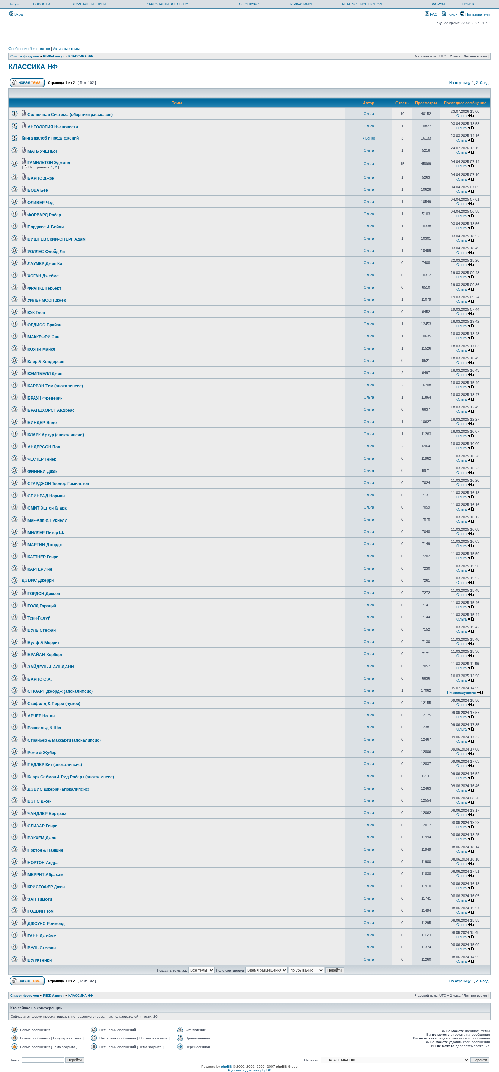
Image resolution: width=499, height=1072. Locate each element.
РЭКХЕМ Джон (41, 838)
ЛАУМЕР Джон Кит (45, 263)
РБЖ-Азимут (53, 56)
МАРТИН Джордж (45, 544)
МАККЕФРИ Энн (43, 337)
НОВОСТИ (41, 4)
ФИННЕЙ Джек (42, 471)
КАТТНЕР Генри (42, 557)
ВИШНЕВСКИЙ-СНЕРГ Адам (56, 239)
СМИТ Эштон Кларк (47, 508)
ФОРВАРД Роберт (45, 214)
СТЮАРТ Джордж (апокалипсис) (60, 691)
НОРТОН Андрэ (43, 862)
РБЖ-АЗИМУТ (301, 4)
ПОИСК (468, 4)
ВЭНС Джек (39, 801)
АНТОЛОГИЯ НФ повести (52, 127)
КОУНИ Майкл (41, 349)
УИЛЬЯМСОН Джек (46, 300)
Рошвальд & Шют (45, 728)
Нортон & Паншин (45, 850)
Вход (18, 14)
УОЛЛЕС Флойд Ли (46, 251)
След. (484, 83)
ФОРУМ (438, 4)
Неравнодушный (461, 692)
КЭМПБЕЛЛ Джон (44, 373)
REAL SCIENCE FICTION (362, 4)
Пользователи (477, 14)
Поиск (451, 14)
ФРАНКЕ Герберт (44, 288)
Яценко (369, 138)
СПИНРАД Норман (46, 496)
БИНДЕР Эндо (42, 422)
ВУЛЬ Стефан (41, 630)
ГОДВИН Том (40, 911)
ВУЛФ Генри (39, 960)
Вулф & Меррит (43, 642)
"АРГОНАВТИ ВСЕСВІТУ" (167, 4)
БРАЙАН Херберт (45, 654)
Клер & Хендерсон (45, 361)
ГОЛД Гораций (41, 606)
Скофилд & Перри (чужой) (53, 703)
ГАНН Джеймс (41, 936)
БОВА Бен (37, 190)
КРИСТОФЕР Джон (46, 887)
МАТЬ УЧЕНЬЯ (42, 151)
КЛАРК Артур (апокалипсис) (55, 434)
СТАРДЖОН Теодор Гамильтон (58, 483)
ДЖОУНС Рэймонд (46, 923)
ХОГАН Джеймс (43, 276)
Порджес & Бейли (45, 227)
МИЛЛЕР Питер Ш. (45, 532)
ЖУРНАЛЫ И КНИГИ (89, 4)
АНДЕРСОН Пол (43, 447)
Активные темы (66, 49)
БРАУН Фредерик (44, 398)
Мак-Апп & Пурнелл (47, 520)
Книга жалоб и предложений (50, 138)
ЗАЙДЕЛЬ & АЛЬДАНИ (50, 667)
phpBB (226, 1066)
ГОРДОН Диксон (43, 593)
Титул (14, 4)
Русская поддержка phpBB (249, 1070)
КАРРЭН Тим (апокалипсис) (55, 386)
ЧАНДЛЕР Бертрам (46, 813)
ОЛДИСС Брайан (44, 324)
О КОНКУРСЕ (250, 4)
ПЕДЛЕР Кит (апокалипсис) (54, 764)
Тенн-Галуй (38, 618)
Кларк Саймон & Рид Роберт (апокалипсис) (70, 777)
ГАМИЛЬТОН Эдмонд (48, 162)
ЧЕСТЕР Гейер (41, 459)
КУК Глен (36, 312)
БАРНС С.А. (39, 679)
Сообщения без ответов (29, 49)
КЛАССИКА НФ (80, 56)
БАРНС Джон (40, 178)
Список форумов (24, 56)
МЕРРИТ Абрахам (45, 874)
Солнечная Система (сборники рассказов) (70, 114)
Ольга (369, 114)
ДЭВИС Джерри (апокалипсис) (58, 789)
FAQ (433, 14)
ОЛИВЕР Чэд (40, 202)
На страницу (460, 83)
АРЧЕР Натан (41, 716)
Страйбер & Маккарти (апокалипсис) (64, 740)
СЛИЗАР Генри (42, 826)
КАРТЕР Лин (39, 569)
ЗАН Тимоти (39, 899)
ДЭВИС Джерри (38, 580)
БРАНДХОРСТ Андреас (51, 410)
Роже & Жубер (41, 752)
